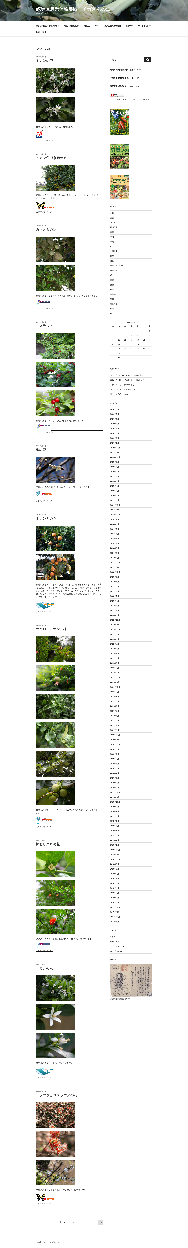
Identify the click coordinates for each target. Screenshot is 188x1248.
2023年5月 (114, 596)
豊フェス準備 (115, 394)
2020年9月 (114, 749)
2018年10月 (115, 859)
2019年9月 (114, 807)
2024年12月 (115, 505)
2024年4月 (114, 543)
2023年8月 (114, 582)
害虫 (112, 237)
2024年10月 (115, 515)
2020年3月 (114, 778)
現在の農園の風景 (71, 26)
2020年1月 (114, 788)
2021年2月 (114, 725)
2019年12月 (115, 792)
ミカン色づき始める (51, 158)
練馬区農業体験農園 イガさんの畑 (73, 9)
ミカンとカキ (46, 518)
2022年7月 (114, 644)
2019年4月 (114, 831)
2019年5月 (114, 826)
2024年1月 (114, 558)
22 (149, 344)
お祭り (113, 213)
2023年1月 (114, 615)
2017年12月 (115, 907)
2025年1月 (114, 500)
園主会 (113, 223)
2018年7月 (114, 874)
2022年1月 (114, 673)
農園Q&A (129, 26)
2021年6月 (114, 706)
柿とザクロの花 (48, 844)
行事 (112, 280)
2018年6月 (114, 878)
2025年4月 (114, 486)
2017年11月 (115, 912)
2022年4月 (114, 658)
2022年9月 (114, 634)
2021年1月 (114, 730)
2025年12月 (115, 448)
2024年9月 (114, 519)
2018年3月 (114, 893)
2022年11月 (115, 625)
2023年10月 (115, 572)
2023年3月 (114, 606)
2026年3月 (114, 433)
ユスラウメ (44, 326)
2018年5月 (114, 883)
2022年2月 (114, 668)
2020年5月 (114, 768)
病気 (112, 256)
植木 (112, 246)
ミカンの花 (44, 60)
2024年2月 (114, 553)
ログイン (113, 937)
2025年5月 (114, 481)
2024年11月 (115, 510)
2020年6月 (114, 764)
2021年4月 (114, 716)
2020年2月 (114, 783)
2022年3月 (114, 663)
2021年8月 (114, 697)
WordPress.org (116, 951)
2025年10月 (115, 457)
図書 (112, 218)
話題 (112, 285)
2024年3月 (114, 548)
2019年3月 (114, 835)
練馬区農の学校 (116, 266)
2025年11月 (115, 452)
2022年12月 (115, 620)
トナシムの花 (115, 385)
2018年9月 (114, 864)
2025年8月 (114, 467)
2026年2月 (114, 438)
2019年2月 (114, 840)
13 (138, 340)
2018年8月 (114, 869)
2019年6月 (114, 821)
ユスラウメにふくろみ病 (120, 375)
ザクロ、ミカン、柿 (51, 629)
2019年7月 (114, 816)
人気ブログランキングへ (44, 140)
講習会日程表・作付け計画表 (47, 26)
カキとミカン (46, 229)
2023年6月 (114, 591)
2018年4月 (114, 888)
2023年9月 (114, 577)
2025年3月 (114, 491)
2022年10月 (115, 630)
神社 (112, 261)
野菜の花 (113, 294)
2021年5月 (114, 711)
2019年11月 (115, 797)
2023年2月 (114, 610)
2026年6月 (114, 419)
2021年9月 (114, 692)
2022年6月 (114, 649)
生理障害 (113, 251)
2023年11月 (115, 567)
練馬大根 (113, 270)
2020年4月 (114, 773)
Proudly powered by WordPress (48, 1242)
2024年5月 (114, 539)
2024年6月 (114, 534)
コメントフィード (117, 946)
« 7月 (118, 358)
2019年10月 (115, 802)
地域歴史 (113, 227)
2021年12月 (115, 677)
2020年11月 (115, 740)
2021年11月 (115, 682)
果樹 (112, 242)
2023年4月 (114, 601)
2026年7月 (114, 414)
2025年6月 (114, 476)
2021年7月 (114, 701)
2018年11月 (115, 855)
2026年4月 (114, 428)
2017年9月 (114, 922)
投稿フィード (115, 941)
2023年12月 (115, 562)
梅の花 (41, 450)
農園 (112, 289)
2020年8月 (114, 754)
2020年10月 (115, 744)
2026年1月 (114, 443)
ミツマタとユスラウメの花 (56, 1095)
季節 (112, 232)
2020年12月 (115, 735)
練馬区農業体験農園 (113, 26)
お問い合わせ (41, 32)
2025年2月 (114, 495)
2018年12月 (115, 850)
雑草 (112, 299)
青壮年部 (113, 304)
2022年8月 (114, 639)
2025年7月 (114, 472)
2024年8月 (114, 524)
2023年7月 (114, 586)
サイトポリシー (144, 26)
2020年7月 (114, 759)
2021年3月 (114, 720)
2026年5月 (114, 424)
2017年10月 (115, 917)
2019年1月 (114, 845)
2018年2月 (114, 898)
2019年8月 (114, 811)
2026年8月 (114, 409)
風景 (112, 309)
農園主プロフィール (92, 26)
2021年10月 (115, 687)
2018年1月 (114, 902)
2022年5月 (114, 653)
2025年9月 (114, 462)
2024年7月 (114, 529)
